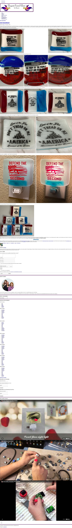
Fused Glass (4, 20)
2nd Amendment (5, 22)
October (3, 311)
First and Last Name (3, 391)
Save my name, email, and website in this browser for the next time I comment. (11, 263)
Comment (1, 257)
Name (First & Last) (2, 380)
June (2, 314)
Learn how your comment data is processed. (16, 271)
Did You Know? (4, 16)
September (3, 312)
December (3, 330)
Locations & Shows (4, 15)
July (2, 313)
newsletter (24, 241)
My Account (3, 2)
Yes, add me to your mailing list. (5, 270)
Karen (4, 24)
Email (1, 385)
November (3, 310)
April (2, 324)
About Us (3, 13)
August (3, 327)
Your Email (1, 260)
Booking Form (4, 18)
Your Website (2, 261)
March (2, 305)
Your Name (1, 258)
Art (0, 20)
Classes (3, 14)
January (3, 318)
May (2, 315)
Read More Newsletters (3, 377)
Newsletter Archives (4, 17)
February (3, 306)
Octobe (3, 347)
